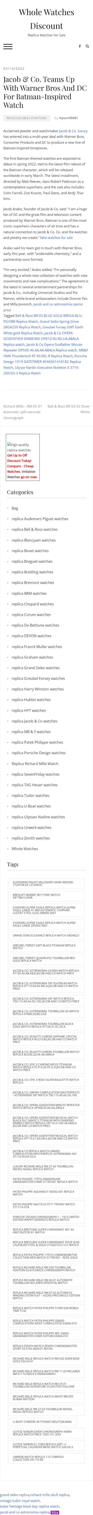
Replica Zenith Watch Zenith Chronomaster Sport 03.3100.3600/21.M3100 (45, 1347)
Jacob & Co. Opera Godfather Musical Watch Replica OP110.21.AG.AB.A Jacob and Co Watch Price (45, 1138)
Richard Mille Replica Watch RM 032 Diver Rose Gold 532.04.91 (46, 1360)
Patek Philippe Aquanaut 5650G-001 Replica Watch (43, 1193)
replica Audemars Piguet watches (40, 518)
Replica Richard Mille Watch (35, 763)
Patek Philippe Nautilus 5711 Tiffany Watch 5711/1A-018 (44, 1205)
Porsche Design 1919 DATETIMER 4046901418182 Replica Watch (45, 362)
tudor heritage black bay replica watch (29, 1506)
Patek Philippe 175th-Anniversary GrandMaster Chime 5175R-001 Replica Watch (45, 1180)
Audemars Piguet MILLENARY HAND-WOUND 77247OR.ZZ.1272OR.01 (43, 883)
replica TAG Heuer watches (35, 784)
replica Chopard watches (33, 604)
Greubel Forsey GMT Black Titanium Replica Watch (44, 946)
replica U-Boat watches (31, 806)
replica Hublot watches (31, 699)
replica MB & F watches (31, 731)
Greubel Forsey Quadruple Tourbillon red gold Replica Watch (44, 959)
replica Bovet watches (30, 550)
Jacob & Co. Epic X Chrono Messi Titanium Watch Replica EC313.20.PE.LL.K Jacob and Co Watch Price (44, 1067)
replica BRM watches (29, 593)
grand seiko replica (14, 1494)
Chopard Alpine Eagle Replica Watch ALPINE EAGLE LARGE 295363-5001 (44, 924)
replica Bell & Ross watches (35, 529)
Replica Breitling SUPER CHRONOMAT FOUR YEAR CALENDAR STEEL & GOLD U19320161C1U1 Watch (46, 1243)
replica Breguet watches (32, 561)
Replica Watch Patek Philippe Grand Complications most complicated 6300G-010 (45, 1322)
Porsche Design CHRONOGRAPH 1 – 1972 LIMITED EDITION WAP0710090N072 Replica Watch (46, 1218)
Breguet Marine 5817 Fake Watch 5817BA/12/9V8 (36, 896)
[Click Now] (22, 447)
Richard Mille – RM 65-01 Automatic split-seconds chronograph (22, 412)
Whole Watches (25, 848)
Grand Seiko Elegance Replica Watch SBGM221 (46, 935)
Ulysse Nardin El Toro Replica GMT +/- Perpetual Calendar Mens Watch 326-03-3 (43, 1445)
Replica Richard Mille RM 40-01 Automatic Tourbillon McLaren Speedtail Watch (43, 1281)
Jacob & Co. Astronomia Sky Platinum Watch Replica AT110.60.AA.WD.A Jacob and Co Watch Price (45, 986)
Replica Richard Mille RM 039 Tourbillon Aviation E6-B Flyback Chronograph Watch (44, 1269)
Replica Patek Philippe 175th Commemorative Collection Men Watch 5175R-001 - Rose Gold (45, 1256)
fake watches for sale (56, 237)
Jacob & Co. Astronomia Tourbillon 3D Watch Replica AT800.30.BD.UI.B (46, 1012)
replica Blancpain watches (34, 540)
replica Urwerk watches (31, 827)
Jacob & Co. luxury (73, 131)
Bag (15, 508)
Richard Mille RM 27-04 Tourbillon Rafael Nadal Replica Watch (42, 1410)
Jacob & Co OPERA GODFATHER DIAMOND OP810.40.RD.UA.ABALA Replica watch (41, 339)
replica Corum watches (31, 614)
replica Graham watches (32, 657)
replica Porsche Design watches (39, 752)
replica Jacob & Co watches (27, 118)
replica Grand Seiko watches (36, 667)
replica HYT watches (29, 710)
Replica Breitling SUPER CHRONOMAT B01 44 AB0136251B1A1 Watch (43, 1231)
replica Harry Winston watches (38, 689)
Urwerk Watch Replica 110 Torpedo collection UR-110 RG (38, 1458)
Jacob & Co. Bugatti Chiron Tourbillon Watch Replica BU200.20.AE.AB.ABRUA (46, 1053)
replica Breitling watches (32, 572)
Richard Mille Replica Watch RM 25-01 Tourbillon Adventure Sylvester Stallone (43, 1385)
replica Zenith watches (31, 838)
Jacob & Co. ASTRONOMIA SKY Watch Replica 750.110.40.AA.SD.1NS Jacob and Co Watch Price (46, 1000)
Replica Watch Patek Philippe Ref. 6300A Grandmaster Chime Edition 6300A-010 (41, 1334)
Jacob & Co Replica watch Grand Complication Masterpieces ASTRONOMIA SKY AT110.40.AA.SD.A (45, 1153)
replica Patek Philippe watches (37, 742)
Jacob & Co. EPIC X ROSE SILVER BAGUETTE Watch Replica (46, 1081)
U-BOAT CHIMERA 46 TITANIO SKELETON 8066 (42, 1422)
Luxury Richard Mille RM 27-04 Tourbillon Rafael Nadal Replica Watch (43, 1167)
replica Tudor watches (30, 795)
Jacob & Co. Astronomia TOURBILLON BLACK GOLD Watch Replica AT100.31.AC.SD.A (43, 1025)
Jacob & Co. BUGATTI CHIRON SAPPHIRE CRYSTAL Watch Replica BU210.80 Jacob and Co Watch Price (45, 1039)
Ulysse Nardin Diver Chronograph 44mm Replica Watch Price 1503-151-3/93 (42, 1433)
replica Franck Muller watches (37, 646)
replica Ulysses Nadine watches (38, 816)
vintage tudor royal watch (20, 1500)
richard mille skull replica (49, 1494)
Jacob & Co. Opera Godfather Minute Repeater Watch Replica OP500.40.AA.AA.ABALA (46, 1106)
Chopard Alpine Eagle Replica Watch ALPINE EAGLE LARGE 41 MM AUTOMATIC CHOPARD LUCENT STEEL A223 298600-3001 (44, 910)
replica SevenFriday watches (36, 774)
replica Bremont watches (33, 582)
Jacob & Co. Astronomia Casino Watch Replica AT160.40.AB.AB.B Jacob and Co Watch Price (46, 972)
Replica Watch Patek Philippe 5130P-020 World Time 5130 (46, 1309)
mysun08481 (68, 118)
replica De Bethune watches (35, 625)
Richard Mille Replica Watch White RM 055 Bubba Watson (43, 1398)
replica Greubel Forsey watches (38, 678)
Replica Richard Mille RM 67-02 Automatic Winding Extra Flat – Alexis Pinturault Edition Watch (46, 1295)
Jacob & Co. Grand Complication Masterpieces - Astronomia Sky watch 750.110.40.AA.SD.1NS (46, 1094)
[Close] (38, 437)
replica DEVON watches (31, 635)
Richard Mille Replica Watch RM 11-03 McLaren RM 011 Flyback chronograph (46, 1372)
